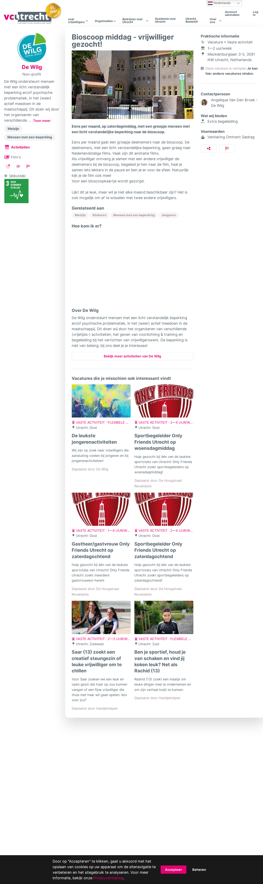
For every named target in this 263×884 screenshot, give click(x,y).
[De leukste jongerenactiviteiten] (101, 401)
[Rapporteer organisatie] (28, 166)
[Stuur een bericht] (18, 166)
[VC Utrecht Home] (32, 13)
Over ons (213, 20)
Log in (255, 13)
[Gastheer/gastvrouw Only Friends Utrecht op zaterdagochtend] (101, 509)
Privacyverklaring (108, 878)
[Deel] (209, 148)
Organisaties (104, 21)
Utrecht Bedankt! (192, 20)
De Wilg (32, 67)
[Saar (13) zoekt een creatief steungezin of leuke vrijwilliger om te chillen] (101, 617)
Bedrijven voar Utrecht (132, 20)
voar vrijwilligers (76, 20)
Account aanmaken (232, 13)
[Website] (8, 166)
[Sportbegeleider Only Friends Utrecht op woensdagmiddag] (163, 401)
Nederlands (222, 3)
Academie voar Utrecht (165, 20)
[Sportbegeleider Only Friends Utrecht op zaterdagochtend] (163, 509)
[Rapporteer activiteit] (227, 148)
